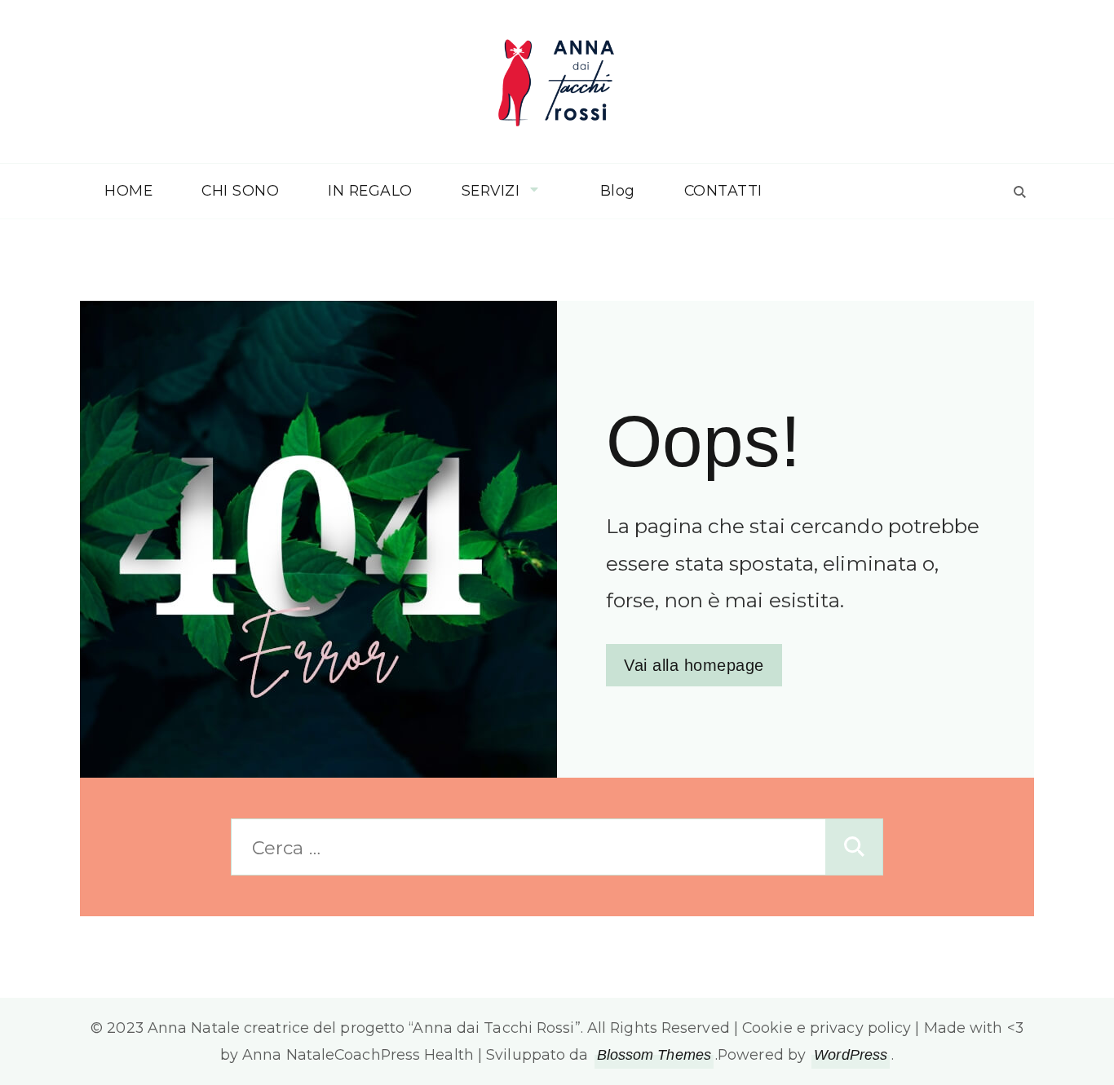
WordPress (850, 1055)
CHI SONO (240, 190)
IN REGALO (370, 190)
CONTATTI (723, 190)
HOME (128, 190)
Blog (617, 190)
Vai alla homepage (694, 665)
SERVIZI (491, 190)
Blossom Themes (654, 1055)
